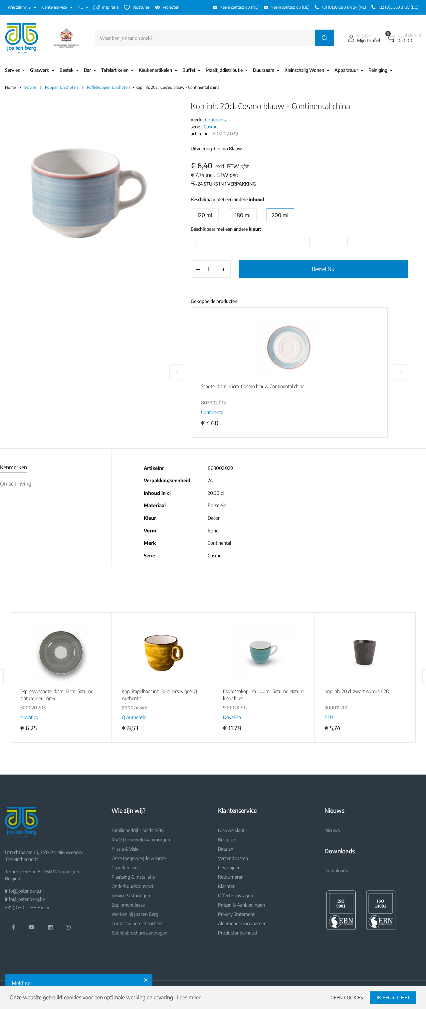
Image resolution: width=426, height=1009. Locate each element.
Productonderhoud (237, 933)
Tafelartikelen (114, 70)
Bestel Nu (323, 269)
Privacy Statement (236, 914)
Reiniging (377, 70)
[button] (362, 38)
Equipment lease (128, 905)
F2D (328, 717)
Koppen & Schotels (62, 87)
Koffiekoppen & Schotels (109, 87)
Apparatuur (346, 70)
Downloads (336, 870)
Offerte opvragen (235, 895)
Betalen (225, 849)
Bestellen (227, 839)
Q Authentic (134, 717)
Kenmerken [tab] (13, 467)
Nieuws (332, 830)
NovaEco (29, 717)
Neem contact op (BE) (290, 7)
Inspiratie (110, 7)
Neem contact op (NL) (239, 7)
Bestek (67, 70)
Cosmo (211, 126)
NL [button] (81, 7)
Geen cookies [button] (346, 997)
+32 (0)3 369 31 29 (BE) (398, 7)
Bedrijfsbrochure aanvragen (139, 933)
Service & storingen (130, 895)
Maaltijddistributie (224, 70)
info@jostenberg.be (25, 899)
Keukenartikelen (155, 70)
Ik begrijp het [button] (393, 997)
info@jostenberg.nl (24, 891)
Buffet (188, 70)
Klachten (227, 886)
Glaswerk (39, 70)
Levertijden (229, 867)
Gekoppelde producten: (214, 301)
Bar (87, 70)
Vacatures (140, 7)
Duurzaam (263, 70)
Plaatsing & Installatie (133, 877)
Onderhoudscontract (132, 886)
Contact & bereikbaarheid (136, 923)
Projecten (171, 7)
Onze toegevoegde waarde (138, 858)
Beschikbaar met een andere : (228, 199)
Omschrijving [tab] (15, 483)
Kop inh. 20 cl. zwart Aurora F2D (356, 691)
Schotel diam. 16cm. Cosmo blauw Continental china (253, 386)
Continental (216, 119)
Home (10, 87)
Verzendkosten (233, 858)
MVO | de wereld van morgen (140, 839)
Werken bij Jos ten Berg (134, 914)
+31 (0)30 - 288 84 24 (27, 907)
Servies (12, 70)
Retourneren (231, 877)
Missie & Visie (124, 849)
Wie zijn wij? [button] (19, 7)
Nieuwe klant (231, 830)
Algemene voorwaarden (242, 923)
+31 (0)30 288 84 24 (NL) (343, 7)
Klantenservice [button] (54, 7)
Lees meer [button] (189, 997)
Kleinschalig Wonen (304, 70)
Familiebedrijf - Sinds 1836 (137, 830)
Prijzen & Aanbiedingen (241, 905)
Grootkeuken (124, 867)
